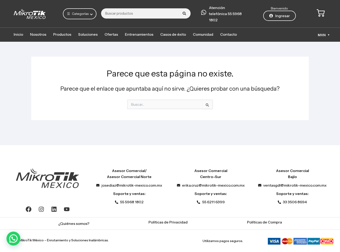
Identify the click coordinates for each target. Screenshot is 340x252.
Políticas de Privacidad (168, 222)
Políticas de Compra (264, 222)
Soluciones (88, 34)
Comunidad (203, 34)
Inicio (18, 34)
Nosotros (38, 34)
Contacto (228, 34)
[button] (13, 239)
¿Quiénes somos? (73, 223)
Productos (62, 34)
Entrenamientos (139, 34)
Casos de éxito (173, 34)
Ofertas (111, 34)
